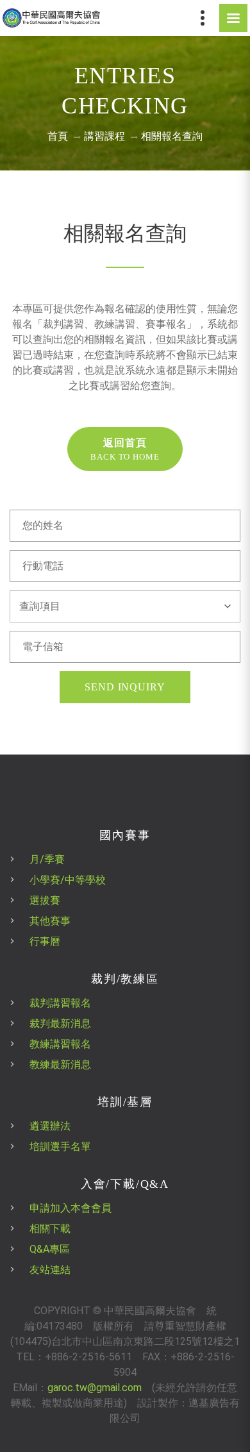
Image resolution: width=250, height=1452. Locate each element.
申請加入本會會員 (70, 1208)
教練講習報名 (60, 1044)
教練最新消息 (60, 1064)
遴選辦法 (50, 1126)
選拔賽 (44, 900)
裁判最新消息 (60, 1023)
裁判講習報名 (60, 1003)
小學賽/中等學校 (67, 880)
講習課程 (104, 136)
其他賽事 (50, 921)
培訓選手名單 (60, 1146)
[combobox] (125, 606)
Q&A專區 (49, 1249)
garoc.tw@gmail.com (94, 1387)
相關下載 (50, 1229)
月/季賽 (47, 859)
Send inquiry (125, 686)
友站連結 (50, 1270)
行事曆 (44, 941)
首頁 (57, 136)
